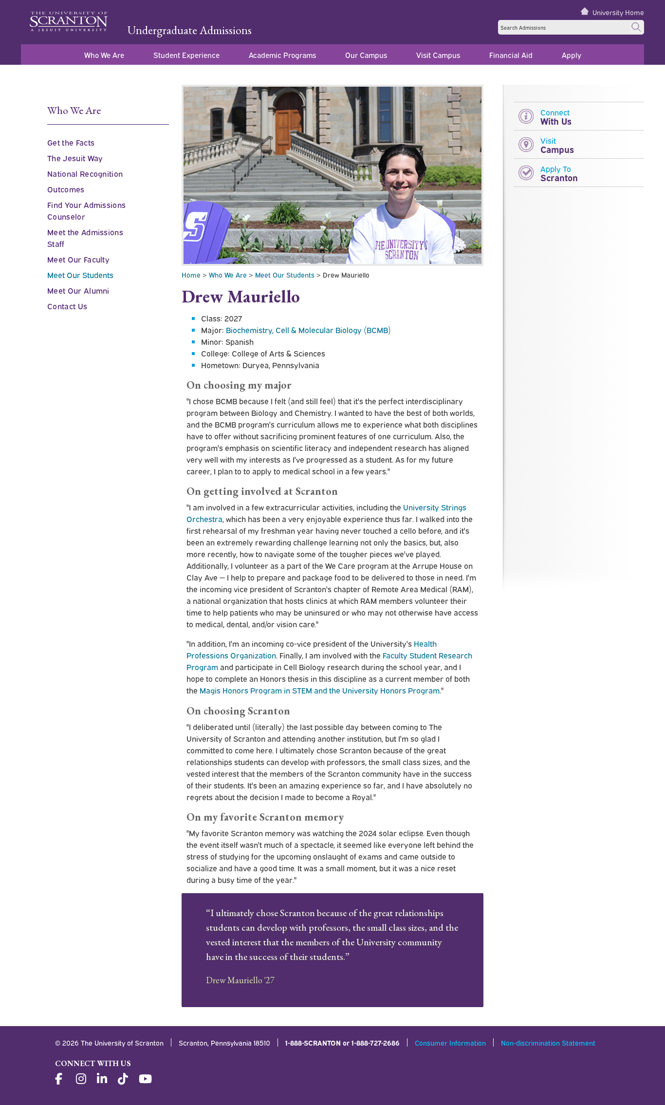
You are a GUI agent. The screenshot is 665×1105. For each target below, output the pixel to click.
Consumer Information (450, 1042)
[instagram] (82, 1079)
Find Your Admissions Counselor (86, 210)
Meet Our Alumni (78, 290)
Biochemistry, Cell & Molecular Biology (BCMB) (308, 329)
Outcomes (66, 189)
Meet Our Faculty (78, 259)
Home (191, 274)
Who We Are (104, 54)
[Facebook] (61, 1079)
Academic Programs (282, 54)
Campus (557, 145)
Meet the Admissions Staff (85, 237)
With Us (556, 117)
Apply (571, 54)
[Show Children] (116, 257)
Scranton (559, 173)
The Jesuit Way (75, 157)
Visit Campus (438, 54)
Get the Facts (70, 142)
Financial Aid (511, 54)
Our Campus (366, 54)
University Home (618, 12)
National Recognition (85, 173)
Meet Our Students (284, 274)
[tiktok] (124, 1079)
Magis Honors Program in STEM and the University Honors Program (320, 690)
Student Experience (186, 54)
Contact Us (67, 305)
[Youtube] (145, 1079)
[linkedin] (103, 1079)
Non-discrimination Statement (548, 1042)
